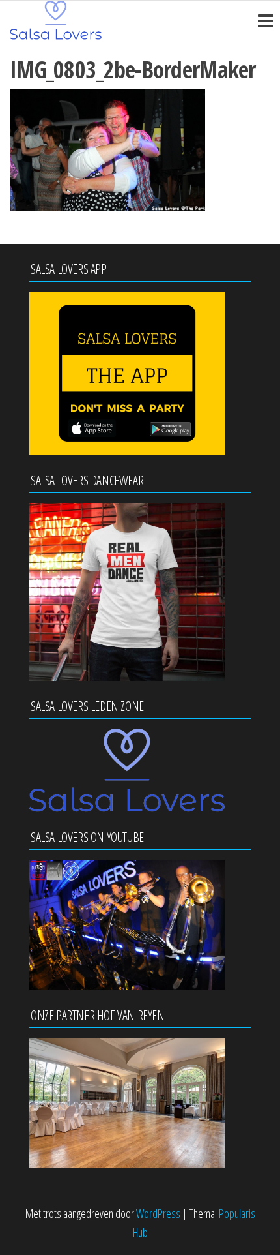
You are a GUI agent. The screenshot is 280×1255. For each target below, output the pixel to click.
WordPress (158, 1213)
